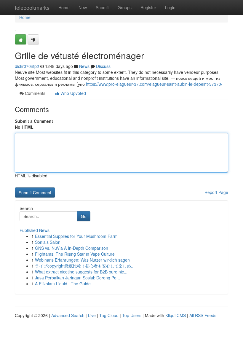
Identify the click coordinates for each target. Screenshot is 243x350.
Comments (34, 93)
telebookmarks (32, 7)
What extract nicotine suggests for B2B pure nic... (81, 272)
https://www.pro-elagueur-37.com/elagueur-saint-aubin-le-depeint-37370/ (154, 84)
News (84, 66)
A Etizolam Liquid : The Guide (63, 284)
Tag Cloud (109, 315)
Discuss (103, 66)
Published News (34, 230)
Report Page (216, 192)
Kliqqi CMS (175, 315)
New (83, 7)
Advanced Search (67, 315)
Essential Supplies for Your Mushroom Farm (76, 236)
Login (170, 7)
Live (92, 315)
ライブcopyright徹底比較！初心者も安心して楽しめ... (85, 266)
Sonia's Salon (47, 242)
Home (64, 7)
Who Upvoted (72, 93)
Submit (102, 7)
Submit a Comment (34, 121)
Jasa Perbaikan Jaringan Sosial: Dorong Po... (77, 278)
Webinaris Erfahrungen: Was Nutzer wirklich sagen (82, 260)
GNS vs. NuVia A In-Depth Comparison (71, 248)
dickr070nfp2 (27, 66)
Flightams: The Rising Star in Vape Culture (75, 254)
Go (84, 216)
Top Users (131, 315)
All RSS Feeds (202, 315)
